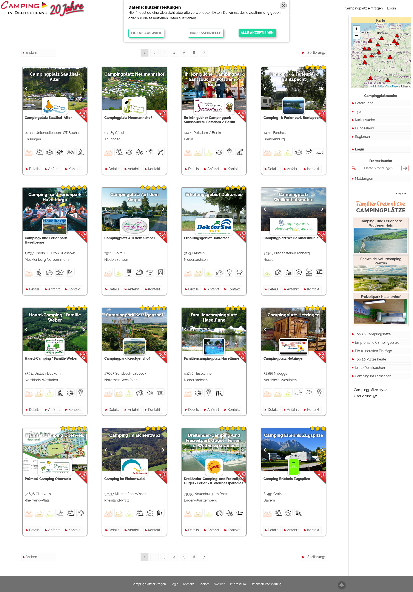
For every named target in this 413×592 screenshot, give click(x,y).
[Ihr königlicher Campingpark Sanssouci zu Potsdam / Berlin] (397, 43)
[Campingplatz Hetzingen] (365, 56)
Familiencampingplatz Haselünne (214, 317)
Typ (358, 111)
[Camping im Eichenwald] (371, 55)
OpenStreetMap (388, 86)
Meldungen (364, 178)
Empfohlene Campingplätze (377, 342)
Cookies (204, 584)
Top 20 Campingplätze (373, 334)
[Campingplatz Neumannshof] (390, 57)
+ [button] (356, 29)
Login (391, 8)
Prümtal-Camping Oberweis (55, 435)
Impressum (238, 584)
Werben (219, 584)
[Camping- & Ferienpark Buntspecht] (394, 40)
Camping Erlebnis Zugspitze (293, 435)
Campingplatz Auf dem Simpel (134, 197)
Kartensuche (365, 120)
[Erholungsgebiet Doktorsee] (377, 44)
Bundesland (364, 128)
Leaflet (372, 86)
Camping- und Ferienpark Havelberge (55, 197)
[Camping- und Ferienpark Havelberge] (397, 35)
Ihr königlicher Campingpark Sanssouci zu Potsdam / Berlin (214, 79)
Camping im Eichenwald (134, 435)
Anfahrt (54, 169)
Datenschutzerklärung (266, 584)
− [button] (356, 35)
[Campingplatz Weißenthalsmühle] (378, 52)
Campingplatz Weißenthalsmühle (293, 197)
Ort (322, 76)
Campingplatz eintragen (364, 8)
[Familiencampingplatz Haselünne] (370, 40)
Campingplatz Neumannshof (134, 74)
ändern (31, 53)
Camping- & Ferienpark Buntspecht (294, 77)
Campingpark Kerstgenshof (134, 314)
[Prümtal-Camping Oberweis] (364, 62)
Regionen (362, 137)
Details (34, 169)
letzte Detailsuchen (370, 368)
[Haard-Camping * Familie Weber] (369, 48)
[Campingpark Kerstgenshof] (364, 48)
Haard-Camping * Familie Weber (55, 317)
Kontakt (74, 169)
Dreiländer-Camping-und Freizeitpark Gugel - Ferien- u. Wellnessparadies (214, 440)
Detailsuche (364, 103)
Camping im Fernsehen (373, 376)
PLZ (322, 68)
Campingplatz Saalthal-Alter (55, 77)
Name (320, 60)
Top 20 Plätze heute (370, 359)
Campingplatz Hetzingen (294, 314)
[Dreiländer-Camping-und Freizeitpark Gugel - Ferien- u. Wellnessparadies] (370, 78)
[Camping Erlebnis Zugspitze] (387, 80)
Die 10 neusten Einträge (373, 351)
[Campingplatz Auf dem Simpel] (381, 37)
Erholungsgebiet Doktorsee (214, 194)
